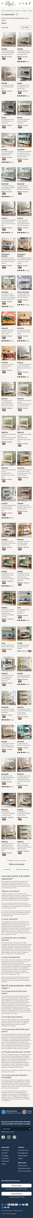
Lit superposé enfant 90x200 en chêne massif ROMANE (23, 543)
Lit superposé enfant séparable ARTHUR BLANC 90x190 (7, 153)
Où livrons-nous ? (22, 1165)
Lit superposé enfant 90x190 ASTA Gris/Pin (7, 646)
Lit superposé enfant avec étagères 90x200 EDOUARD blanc (8, 187)
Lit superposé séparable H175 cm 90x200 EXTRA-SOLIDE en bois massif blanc (8, 436)
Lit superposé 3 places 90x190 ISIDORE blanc (23, 676)
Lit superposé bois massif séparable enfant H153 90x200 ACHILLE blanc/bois (23, 222)
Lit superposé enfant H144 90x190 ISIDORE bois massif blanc (23, 52)
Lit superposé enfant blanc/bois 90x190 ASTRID (23, 646)
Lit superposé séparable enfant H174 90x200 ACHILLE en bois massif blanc (24, 367)
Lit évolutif (4, 1153)
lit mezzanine (7, 869)
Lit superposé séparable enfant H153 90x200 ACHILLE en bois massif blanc (8, 222)
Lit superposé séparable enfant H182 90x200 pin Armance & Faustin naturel (24, 260)
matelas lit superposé (22, 869)
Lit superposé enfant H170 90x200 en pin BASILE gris (7, 121)
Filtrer (26, 27)
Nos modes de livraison (24, 1168)
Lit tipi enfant (5, 1158)
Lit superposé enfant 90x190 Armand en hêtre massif (7, 331)
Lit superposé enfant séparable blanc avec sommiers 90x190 (23, 295)
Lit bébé (3, 1164)
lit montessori (26, 1099)
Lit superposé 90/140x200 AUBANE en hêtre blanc (23, 813)
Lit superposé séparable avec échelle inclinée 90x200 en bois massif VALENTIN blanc (24, 154)
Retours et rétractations (24, 1171)
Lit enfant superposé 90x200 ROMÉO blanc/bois (23, 121)
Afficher (4, 23)
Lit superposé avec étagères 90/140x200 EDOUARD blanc (7, 777)
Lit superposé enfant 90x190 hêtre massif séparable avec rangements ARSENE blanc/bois (23, 577)
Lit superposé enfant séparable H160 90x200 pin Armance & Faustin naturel (8, 260)
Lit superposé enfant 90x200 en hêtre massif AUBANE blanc (8, 543)
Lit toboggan (4, 1155)
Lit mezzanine (5, 1150)
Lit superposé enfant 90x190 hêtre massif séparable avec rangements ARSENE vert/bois (7, 613)
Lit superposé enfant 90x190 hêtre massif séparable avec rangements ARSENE (7, 576)
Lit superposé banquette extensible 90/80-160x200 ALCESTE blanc (8, 507)
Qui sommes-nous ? (23, 1150)
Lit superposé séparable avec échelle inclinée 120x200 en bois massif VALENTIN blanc (24, 472)
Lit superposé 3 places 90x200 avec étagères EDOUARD (8, 710)
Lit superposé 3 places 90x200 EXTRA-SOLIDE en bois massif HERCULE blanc (24, 711)
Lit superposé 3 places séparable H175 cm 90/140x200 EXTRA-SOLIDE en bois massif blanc (8, 847)
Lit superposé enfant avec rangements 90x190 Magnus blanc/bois (7, 677)
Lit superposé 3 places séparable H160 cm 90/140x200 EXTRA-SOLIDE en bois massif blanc (24, 779)
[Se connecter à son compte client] (26, 3)
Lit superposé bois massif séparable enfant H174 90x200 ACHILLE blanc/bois (7, 403)
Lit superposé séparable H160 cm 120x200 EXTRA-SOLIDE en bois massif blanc (24, 437)
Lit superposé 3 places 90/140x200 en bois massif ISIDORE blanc (8, 745)
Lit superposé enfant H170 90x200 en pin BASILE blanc (23, 86)
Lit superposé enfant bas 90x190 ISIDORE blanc (7, 86)
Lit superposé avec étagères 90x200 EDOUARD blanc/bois (23, 187)
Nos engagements (23, 1153)
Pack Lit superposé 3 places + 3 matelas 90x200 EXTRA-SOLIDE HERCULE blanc (24, 846)
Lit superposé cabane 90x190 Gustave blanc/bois (7, 366)
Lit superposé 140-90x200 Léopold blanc (24, 744)
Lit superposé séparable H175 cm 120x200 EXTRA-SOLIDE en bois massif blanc (8, 473)
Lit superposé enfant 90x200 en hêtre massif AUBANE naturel (24, 507)
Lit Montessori (5, 1161)
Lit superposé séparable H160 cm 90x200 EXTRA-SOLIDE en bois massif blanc (24, 403)
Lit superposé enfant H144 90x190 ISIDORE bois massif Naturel (7, 52)
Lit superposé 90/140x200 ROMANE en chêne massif (8, 813)
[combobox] (20, 3)
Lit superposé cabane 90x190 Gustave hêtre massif (23, 331)
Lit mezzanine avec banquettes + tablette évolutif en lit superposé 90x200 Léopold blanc (8, 296)
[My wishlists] (23, 3)
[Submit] (29, 1129)
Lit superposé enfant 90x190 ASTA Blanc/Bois (23, 611)
